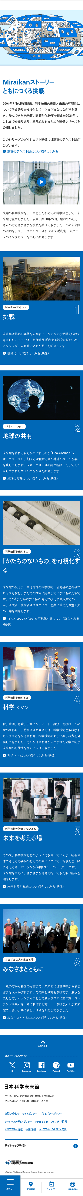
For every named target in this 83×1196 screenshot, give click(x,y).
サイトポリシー (29, 1114)
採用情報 (31, 1129)
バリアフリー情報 (14, 1129)
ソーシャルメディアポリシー (18, 1122)
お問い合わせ (12, 1114)
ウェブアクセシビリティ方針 (53, 1129)
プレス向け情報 (59, 1122)
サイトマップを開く (16, 1145)
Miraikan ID (41, 1122)
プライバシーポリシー (51, 1114)
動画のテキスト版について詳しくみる (32, 151)
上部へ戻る (42, 1046)
